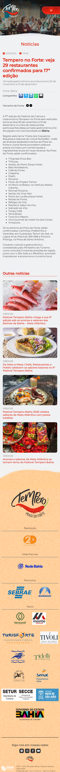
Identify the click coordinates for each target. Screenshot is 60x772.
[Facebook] (21, 95)
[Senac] (42, 681)
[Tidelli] (42, 662)
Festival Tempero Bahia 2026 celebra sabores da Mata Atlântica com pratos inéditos (26, 414)
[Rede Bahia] (30, 571)
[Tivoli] (49, 643)
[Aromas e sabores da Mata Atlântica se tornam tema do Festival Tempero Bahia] (30, 437)
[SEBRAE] (20, 598)
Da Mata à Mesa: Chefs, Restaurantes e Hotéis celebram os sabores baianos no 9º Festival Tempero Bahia (29, 367)
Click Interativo (42, 771)
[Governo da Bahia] (30, 719)
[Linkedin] (31, 95)
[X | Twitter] (26, 95)
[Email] (41, 95)
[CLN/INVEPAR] (39, 624)
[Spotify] (21, 751)
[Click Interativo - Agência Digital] (7, 770)
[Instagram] (27, 751)
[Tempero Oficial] (11, 16)
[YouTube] (38, 751)
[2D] (30, 545)
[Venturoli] (20, 624)
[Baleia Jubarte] (18, 662)
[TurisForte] (18, 643)
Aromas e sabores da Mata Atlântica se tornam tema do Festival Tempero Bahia (28, 461)
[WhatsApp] (36, 95)
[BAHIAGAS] (44, 598)
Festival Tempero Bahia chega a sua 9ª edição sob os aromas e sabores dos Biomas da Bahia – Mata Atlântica (27, 320)
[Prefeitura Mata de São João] (30, 700)
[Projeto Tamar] (19, 681)
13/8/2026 (8, 314)
